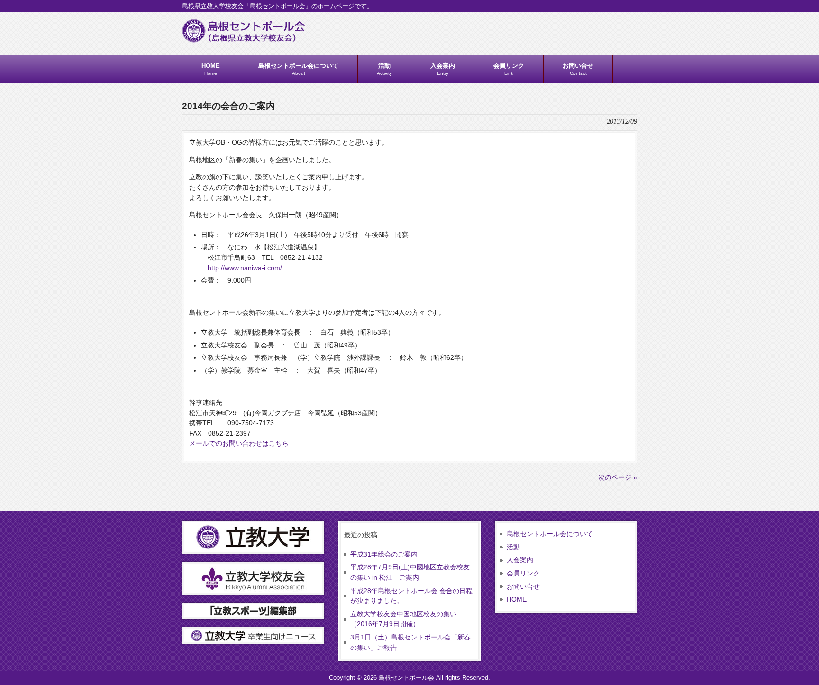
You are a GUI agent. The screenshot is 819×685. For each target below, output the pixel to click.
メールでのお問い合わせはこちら (239, 443)
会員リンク (523, 573)
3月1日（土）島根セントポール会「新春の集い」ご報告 (410, 642)
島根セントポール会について (550, 534)
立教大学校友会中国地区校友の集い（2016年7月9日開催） (403, 619)
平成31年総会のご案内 (384, 554)
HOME (517, 599)
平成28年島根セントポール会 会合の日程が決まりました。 (411, 596)
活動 (513, 547)
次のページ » (617, 477)
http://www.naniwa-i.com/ (245, 268)
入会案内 (520, 560)
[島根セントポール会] (243, 39)
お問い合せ (523, 586)
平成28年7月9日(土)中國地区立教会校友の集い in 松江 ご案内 (410, 572)
